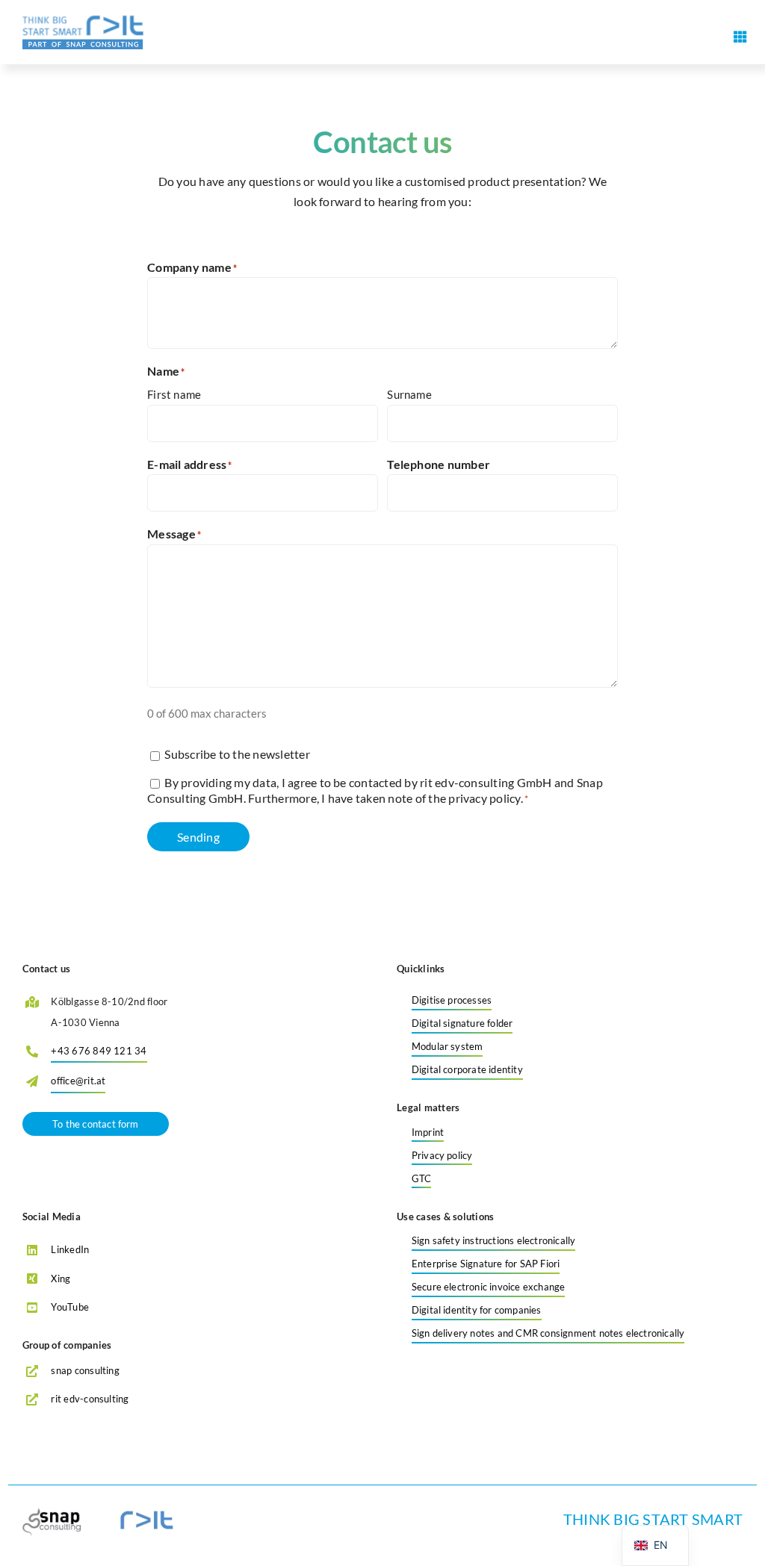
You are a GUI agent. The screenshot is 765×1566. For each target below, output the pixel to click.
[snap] (53, 1513)
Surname (409, 394)
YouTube (70, 1307)
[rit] (146, 1513)
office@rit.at (78, 1081)
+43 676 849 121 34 (98, 1051)
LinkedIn (70, 1249)
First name (174, 394)
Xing (60, 1278)
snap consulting (85, 1370)
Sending (198, 837)
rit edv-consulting (89, 1399)
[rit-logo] (82, 20)
